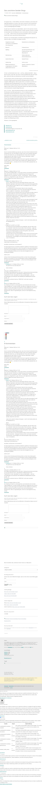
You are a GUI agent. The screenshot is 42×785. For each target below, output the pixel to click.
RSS (30, 647)
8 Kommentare (25, 12)
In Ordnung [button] (8, 697)
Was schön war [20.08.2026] (10, 595)
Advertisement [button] (3, 771)
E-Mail (31, 680)
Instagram (6, 653)
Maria (7, 181)
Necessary (3, 717)
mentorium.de (9, 127)
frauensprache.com (10, 131)
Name (5, 316)
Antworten (6, 168)
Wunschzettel (31, 627)
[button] (7, 333)
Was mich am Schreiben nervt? (11, 591)
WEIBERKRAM (18, 12)
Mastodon (6, 652)
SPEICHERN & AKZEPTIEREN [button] (6, 784)
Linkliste (11, 687)
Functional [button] (2, 752)
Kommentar (6, 313)
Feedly (22, 647)
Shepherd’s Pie (7, 620)
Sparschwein (9, 628)
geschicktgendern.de (10, 130)
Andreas (8, 264)
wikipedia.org (8, 125)
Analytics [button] (2, 765)
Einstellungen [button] (3, 697)
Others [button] (1, 777)
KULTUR (13, 12)
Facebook (5, 654)
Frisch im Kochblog (22, 618)
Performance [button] (3, 759)
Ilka (5, 283)
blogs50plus (10, 647)
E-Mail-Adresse (6, 318)
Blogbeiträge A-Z (7, 658)
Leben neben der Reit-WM (10, 593)
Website (5, 321)
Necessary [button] (2, 715)
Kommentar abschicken (9, 323)
